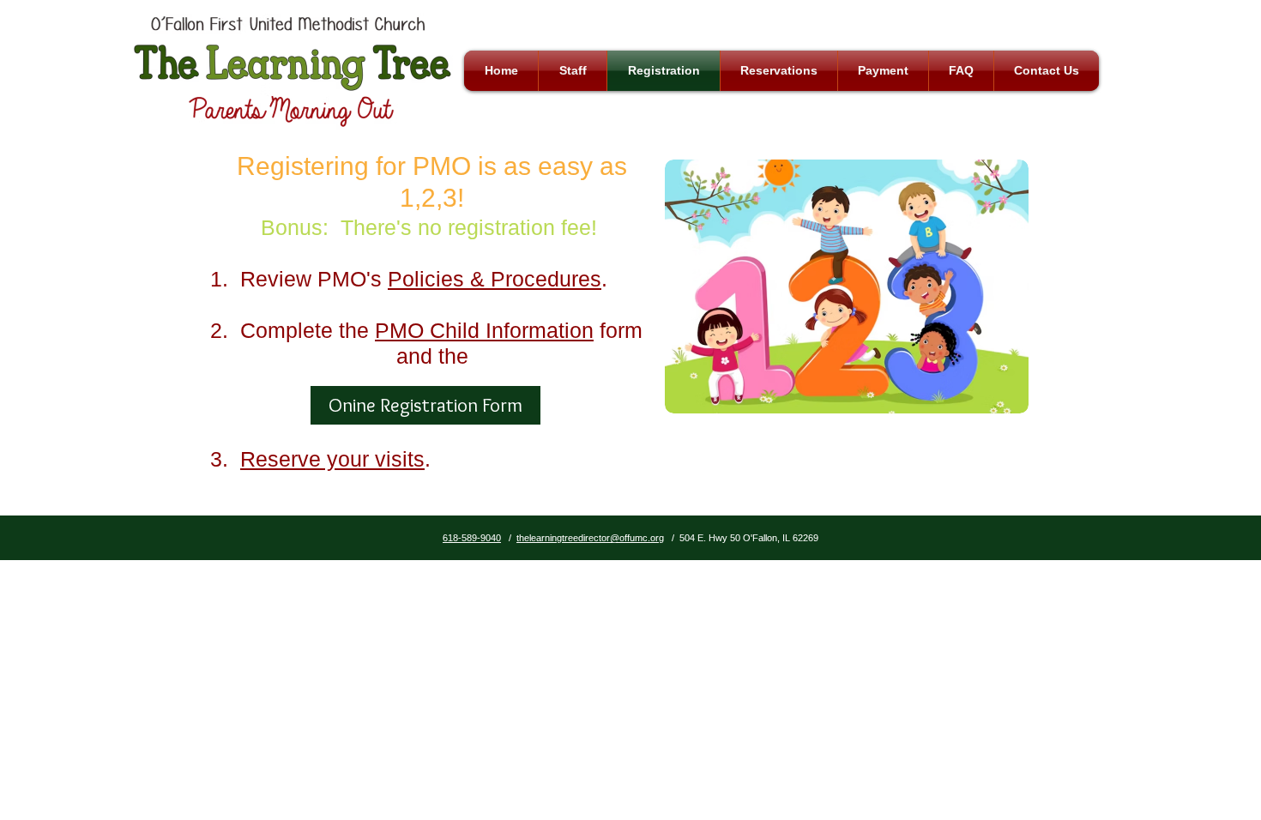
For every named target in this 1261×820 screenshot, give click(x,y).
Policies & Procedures (494, 279)
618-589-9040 (472, 538)
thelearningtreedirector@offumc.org (590, 538)
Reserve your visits (332, 459)
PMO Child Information (484, 330)
